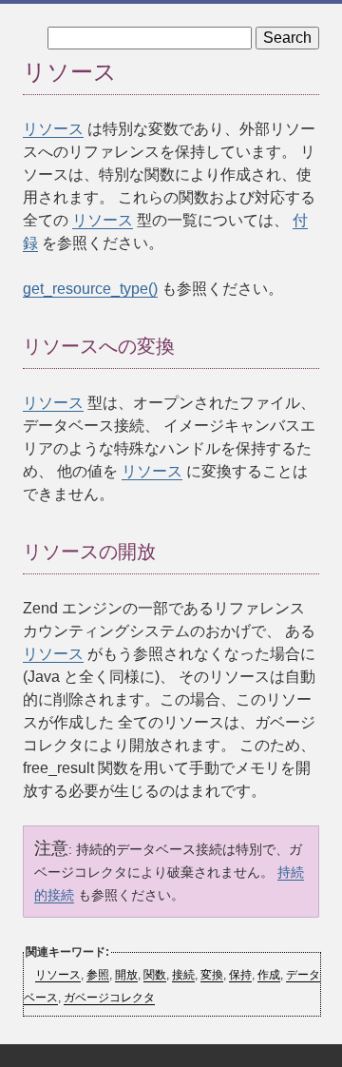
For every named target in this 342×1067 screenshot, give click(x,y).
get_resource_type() (90, 289)
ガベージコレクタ (109, 997)
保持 (240, 974)
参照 (97, 974)
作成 (268, 974)
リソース (53, 129)
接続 (183, 974)
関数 (154, 974)
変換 (211, 974)
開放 (126, 974)
